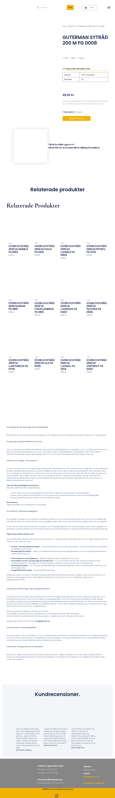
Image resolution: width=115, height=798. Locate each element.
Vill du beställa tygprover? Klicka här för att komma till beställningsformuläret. (74, 146)
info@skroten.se (91, 777)
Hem (64, 26)
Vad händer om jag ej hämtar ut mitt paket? (25, 646)
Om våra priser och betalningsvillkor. (22, 627)
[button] (109, 7)
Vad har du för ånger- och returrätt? (22, 460)
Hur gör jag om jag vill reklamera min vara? (24, 441)
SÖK (70, 7)
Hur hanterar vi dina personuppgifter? (22, 511)
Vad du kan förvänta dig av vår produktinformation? (28, 589)
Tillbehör (71, 26)
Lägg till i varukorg (76, 118)
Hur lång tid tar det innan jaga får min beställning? (27, 427)
